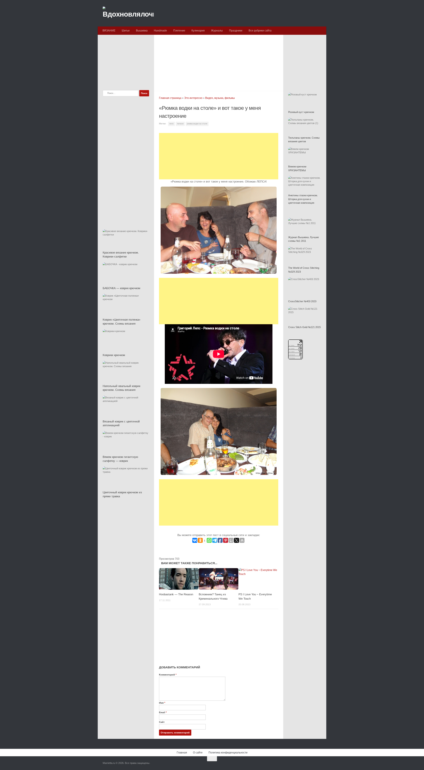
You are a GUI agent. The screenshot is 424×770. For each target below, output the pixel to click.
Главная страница (170, 98)
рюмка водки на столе (197, 124)
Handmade (160, 30)
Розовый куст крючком (301, 112)
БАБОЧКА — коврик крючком (121, 288)
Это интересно (193, 98)
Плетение (179, 30)
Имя (162, 702)
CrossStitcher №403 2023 (302, 301)
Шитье (126, 30)
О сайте (198, 752)
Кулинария (198, 30)
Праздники (235, 30)
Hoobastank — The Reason (176, 594)
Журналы (217, 30)
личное (180, 124)
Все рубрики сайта (260, 30)
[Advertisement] (218, 62)
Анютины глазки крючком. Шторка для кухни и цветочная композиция (303, 199)
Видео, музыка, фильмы (220, 98)
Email (163, 712)
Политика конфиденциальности (228, 752)
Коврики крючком (114, 355)
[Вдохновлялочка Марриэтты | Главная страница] (128, 13)
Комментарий (167, 674)
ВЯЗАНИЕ (109, 30)
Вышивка (142, 30)
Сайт (162, 722)
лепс (171, 124)
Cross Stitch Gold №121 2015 (304, 327)
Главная (182, 752)
